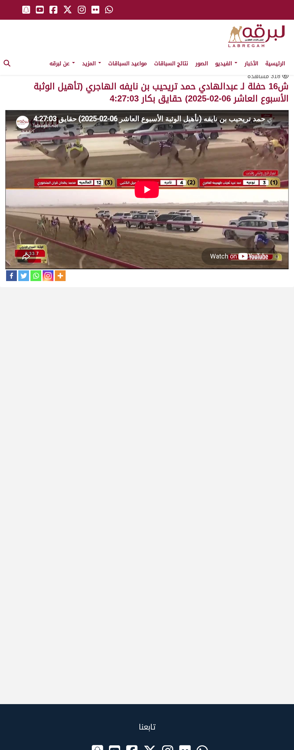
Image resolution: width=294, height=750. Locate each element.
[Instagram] (48, 275)
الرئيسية (275, 63)
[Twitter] (23, 275)
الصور (201, 63)
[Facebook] (11, 275)
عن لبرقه (60, 63)
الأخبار (251, 63)
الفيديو (224, 63)
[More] (60, 275)
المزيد (90, 63)
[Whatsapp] (35, 275)
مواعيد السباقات (127, 63)
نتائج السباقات (171, 63)
